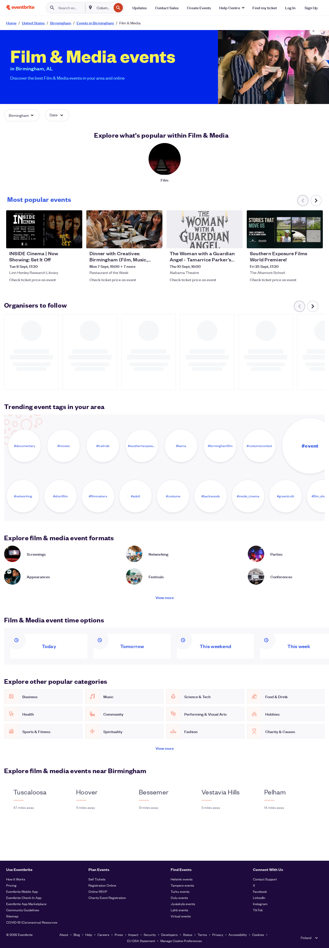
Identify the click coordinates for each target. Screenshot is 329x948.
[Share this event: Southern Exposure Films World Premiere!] (315, 241)
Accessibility (238, 934)
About (63, 934)
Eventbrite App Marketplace (26, 903)
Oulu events (179, 897)
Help (88, 934)
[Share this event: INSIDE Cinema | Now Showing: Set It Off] (75, 241)
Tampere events (182, 885)
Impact (133, 934)
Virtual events (181, 916)
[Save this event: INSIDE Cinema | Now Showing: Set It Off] (63, 241)
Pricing (11, 885)
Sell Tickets (96, 879)
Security (150, 934)
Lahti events (179, 909)
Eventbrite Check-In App (23, 897)
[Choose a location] (90, 7)
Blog (77, 934)
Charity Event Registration (107, 897)
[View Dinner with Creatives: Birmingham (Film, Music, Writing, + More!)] (124, 229)
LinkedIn (259, 897)
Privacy (217, 934)
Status (187, 934)
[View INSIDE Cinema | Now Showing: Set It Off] (44, 229)
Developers (169, 934)
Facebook (260, 891)
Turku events (180, 891)
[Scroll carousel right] (316, 200)
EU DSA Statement (141, 940)
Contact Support (265, 879)
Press (119, 934)
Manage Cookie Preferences (181, 940)
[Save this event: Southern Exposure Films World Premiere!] (303, 241)
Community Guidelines (22, 909)
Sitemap (12, 916)
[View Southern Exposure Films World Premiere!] (285, 229)
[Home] (20, 7)
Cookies (258, 934)
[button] (231, 7)
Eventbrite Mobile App (22, 891)
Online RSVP (97, 891)
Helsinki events (182, 879)
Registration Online (102, 885)
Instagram (260, 903)
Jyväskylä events (183, 903)
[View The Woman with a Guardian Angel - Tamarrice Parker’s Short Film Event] (205, 229)
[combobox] (104, 8)
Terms (202, 934)
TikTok (258, 909)
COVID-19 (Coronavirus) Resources (31, 922)
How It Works (15, 879)
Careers (103, 934)
